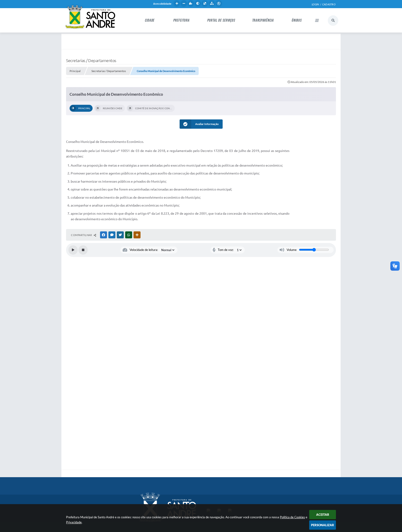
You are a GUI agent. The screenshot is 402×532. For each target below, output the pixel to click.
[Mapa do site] (212, 3)
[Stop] (83, 250)
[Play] (73, 250)
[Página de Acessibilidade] (219, 3)
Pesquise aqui (333, 20)
